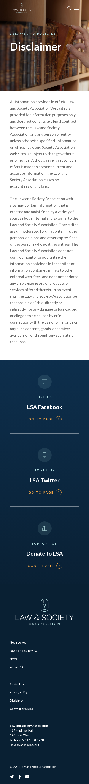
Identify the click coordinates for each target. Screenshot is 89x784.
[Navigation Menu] (76, 8)
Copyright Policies (21, 709)
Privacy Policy (18, 692)
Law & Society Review (23, 650)
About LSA (16, 667)
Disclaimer (16, 700)
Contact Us (17, 684)
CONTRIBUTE (41, 565)
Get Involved (18, 642)
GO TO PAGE (41, 419)
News (13, 659)
